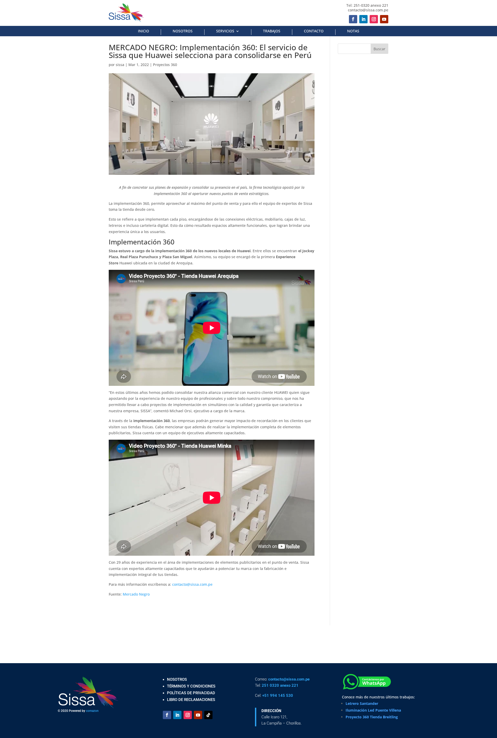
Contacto (314, 31)
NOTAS (353, 31)
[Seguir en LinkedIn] (363, 19)
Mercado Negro (136, 594)
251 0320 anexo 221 (280, 685)
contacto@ (277, 679)
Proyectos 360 (165, 64)
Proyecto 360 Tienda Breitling (372, 716)
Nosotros (183, 31)
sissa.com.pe (298, 679)
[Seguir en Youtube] (384, 19)
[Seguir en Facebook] (353, 19)
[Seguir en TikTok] (208, 715)
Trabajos (271, 31)
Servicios (225, 31)
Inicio (143, 31)
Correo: (261, 679)
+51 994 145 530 (277, 695)
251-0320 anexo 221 (371, 5)
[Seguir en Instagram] (374, 19)
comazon (92, 711)
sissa (120, 64)
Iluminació (355, 710)
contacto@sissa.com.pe (368, 10)
